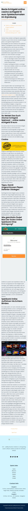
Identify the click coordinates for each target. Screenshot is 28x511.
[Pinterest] (15, 456)
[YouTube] (17, 456)
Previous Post (14, 428)
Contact (14, 478)
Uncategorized (5, 19)
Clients (14, 476)
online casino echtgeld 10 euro (9, 95)
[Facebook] (10, 456)
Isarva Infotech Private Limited (16, 508)
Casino (7, 29)
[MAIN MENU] (25, 2)
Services (14, 472)
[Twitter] (13, 456)
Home (14, 469)
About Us (14, 470)
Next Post (14, 432)
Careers (14, 474)
